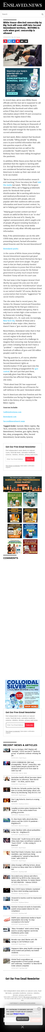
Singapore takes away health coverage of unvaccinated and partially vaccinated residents (26, 951)
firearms (31, 429)
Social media (20, 437)
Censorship (22, 429)
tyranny (29, 437)
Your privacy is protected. (13, 465)
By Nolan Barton (23, 924)
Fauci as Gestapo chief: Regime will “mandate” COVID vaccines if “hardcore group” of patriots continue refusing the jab (26, 752)
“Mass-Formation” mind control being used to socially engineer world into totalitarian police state (25, 931)
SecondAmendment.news (14, 421)
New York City (9, 321)
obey (9, 434)
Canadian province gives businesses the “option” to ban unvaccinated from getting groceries (26, 810)
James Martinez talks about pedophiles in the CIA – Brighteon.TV (25, 831)
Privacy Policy (19, 1014)
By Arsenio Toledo (24, 815)
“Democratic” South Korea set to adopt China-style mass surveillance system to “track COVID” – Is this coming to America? (26, 842)
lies (4, 434)
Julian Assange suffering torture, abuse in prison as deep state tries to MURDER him (26, 867)
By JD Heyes (23, 758)
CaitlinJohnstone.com (12, 412)
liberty (35, 431)
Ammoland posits (10, 249)
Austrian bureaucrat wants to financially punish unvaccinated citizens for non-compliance (26, 909)
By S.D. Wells (23, 773)
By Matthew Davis (24, 834)
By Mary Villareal (24, 893)
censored (12, 429)
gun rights (27, 431)
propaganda (17, 434)
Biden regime (30, 426)
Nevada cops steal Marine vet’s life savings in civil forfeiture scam (24, 941)
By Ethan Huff (23, 872)
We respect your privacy (30, 997)
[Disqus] (22, 590)
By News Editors (24, 804)
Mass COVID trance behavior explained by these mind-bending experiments (25, 890)
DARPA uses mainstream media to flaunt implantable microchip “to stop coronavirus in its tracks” (26, 920)
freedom (18, 431)
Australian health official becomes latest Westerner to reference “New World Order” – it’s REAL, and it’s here (26, 780)
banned (20, 426)
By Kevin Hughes (23, 826)
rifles (26, 434)
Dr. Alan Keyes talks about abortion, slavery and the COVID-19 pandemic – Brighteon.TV (25, 821)
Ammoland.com (9, 417)
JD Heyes (17, 37)
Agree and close (22, 1019)
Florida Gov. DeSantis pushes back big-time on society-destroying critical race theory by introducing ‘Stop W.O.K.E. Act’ (26, 790)
